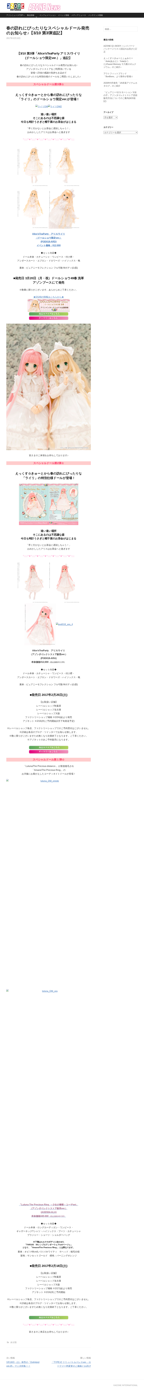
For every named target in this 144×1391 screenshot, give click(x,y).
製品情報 (30, 15)
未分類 (13, 1342)
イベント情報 (63, 15)
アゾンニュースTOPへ (15, 15)
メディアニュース (78, 15)
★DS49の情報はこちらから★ (48, 297)
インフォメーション (47, 15)
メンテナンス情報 (95, 15)
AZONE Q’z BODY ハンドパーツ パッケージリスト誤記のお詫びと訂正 (120, 49)
